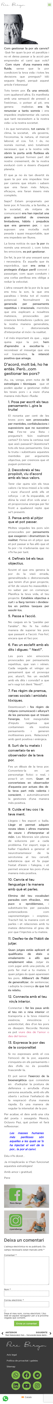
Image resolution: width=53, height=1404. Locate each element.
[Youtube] (26, 1385)
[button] (49, 4)
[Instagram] (37, 1385)
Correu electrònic (14, 1300)
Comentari (10, 1255)
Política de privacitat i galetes (22, 1360)
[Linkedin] (15, 1385)
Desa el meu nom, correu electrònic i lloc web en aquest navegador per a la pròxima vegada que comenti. (26, 1315)
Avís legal (12, 1354)
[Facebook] (26, 1375)
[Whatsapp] (15, 1375)
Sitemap (11, 1366)
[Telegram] (37, 1375)
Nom (7, 1289)
